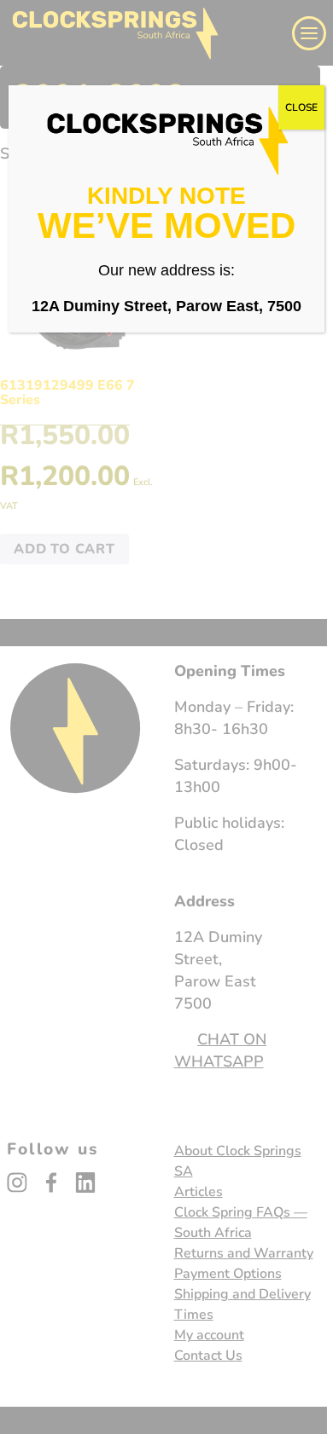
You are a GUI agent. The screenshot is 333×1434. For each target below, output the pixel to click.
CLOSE (301, 107)
